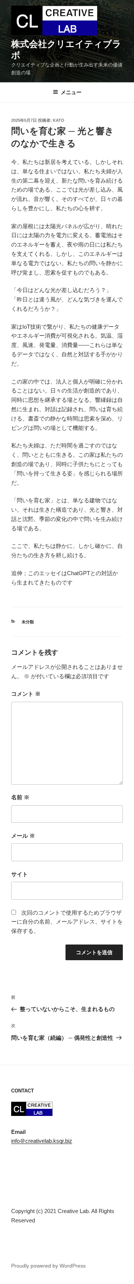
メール (23, 835)
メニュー (71, 92)
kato (58, 120)
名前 (20, 797)
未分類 (28, 622)
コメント (26, 694)
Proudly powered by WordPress (48, 1266)
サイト (19, 874)
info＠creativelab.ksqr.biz (41, 1141)
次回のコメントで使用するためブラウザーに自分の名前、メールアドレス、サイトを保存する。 (67, 921)
